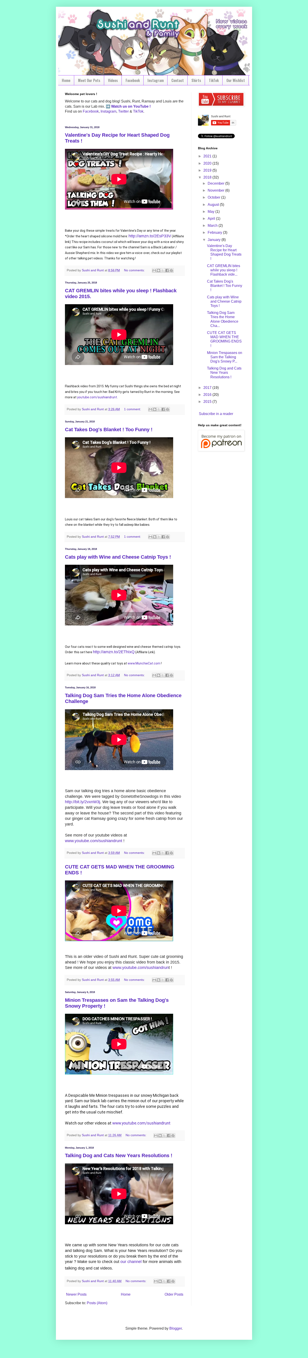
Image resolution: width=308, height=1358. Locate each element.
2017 (207, 388)
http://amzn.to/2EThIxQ (114, 652)
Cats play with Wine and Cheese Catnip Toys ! (118, 557)
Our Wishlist (235, 80)
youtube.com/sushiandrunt (97, 397)
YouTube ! (141, 106)
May (211, 211)
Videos (113, 80)
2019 (207, 170)
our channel (131, 1261)
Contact (177, 80)
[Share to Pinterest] (171, 270)
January (214, 240)
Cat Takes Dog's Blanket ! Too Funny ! (108, 429)
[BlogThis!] (158, 270)
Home (66, 80)
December (216, 183)
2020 (207, 163)
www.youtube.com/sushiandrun (141, 967)
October (214, 197)
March (213, 225)
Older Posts (174, 1294)
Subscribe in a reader (216, 414)
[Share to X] (163, 270)
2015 (207, 402)
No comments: (135, 270)
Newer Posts (76, 1294)
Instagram (155, 80)
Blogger (175, 1328)
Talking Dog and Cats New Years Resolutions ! (118, 1155)
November (216, 190)
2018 (207, 177)
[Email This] (154, 270)
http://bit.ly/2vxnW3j (82, 802)
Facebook (133, 80)
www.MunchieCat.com (144, 663)
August (214, 204)
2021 (207, 156)
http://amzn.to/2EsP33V (150, 236)
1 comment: (133, 409)
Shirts (196, 80)
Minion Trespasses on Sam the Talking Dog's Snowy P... (224, 357)
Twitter (123, 111)
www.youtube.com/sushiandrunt (93, 841)
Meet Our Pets (89, 80)
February (215, 232)
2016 (207, 395)
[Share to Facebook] (167, 270)
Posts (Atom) (97, 1303)
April (212, 218)
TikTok (214, 80)
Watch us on (121, 106)
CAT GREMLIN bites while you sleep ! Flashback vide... (223, 270)
